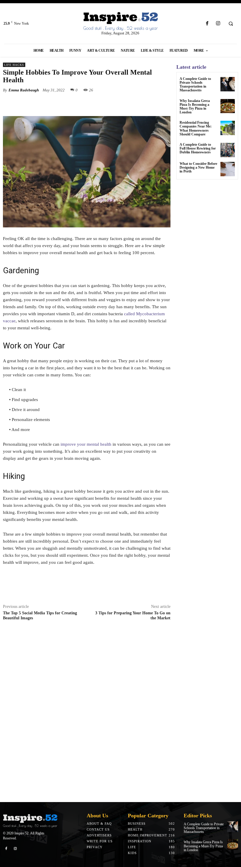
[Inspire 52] (120, 21)
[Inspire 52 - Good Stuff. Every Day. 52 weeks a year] (30, 821)
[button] (230, 23)
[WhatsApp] (84, 104)
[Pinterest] (70, 104)
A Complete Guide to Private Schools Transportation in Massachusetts (195, 85)
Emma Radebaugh (24, 90)
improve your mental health (86, 444)
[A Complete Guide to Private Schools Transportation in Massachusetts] (227, 84)
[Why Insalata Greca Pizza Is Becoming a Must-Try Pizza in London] (227, 106)
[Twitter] (57, 104)
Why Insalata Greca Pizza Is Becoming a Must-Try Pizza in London (195, 107)
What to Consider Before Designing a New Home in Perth (198, 167)
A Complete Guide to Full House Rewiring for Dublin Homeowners (198, 148)
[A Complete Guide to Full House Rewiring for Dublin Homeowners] (227, 150)
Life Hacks (14, 64)
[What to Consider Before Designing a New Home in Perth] (227, 169)
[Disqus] (86, 713)
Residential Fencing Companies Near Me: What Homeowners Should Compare (196, 128)
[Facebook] (207, 24)
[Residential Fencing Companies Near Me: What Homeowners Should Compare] (227, 128)
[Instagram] (218, 24)
